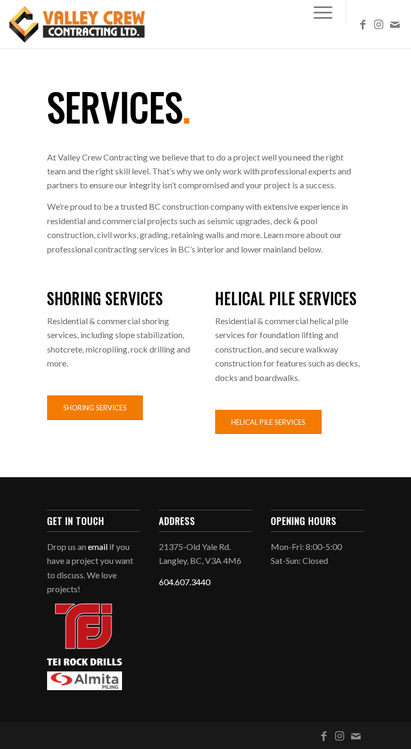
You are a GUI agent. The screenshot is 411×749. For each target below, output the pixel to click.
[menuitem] (317, 12)
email (98, 546)
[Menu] (317, 12)
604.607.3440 (184, 582)
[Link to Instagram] (379, 24)
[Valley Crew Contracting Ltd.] (77, 24)
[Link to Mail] (395, 24)
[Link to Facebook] (363, 24)
